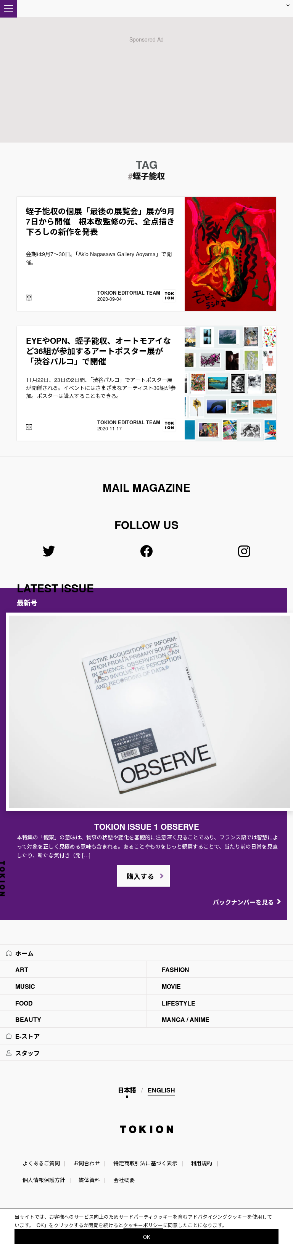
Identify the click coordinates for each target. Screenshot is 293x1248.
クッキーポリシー (143, 1225)
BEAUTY (28, 1019)
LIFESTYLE (178, 1003)
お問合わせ (86, 1163)
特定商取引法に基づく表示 (145, 1163)
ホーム (24, 953)
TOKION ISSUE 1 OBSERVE (146, 826)
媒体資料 (89, 1180)
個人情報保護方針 (44, 1180)
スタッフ (27, 1053)
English (161, 1090)
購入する (140, 876)
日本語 (127, 1090)
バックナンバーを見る (243, 902)
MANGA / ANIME (185, 1019)
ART (21, 969)
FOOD (24, 1003)
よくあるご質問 (41, 1163)
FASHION (175, 969)
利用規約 (201, 1163)
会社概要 (124, 1180)
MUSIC (25, 986)
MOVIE (171, 986)
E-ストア (27, 1036)
